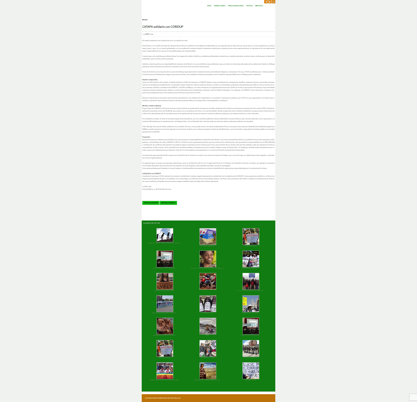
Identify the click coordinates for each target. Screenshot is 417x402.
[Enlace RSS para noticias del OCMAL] (273, 1)
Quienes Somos (219, 6)
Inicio (209, 6)
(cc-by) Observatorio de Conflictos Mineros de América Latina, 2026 (162, 398)
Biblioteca (259, 6)
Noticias (249, 6)
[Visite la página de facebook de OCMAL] (266, 1)
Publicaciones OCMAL (236, 6)
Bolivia (144, 20)
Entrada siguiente (168, 203)
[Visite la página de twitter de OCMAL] (269, 1)
